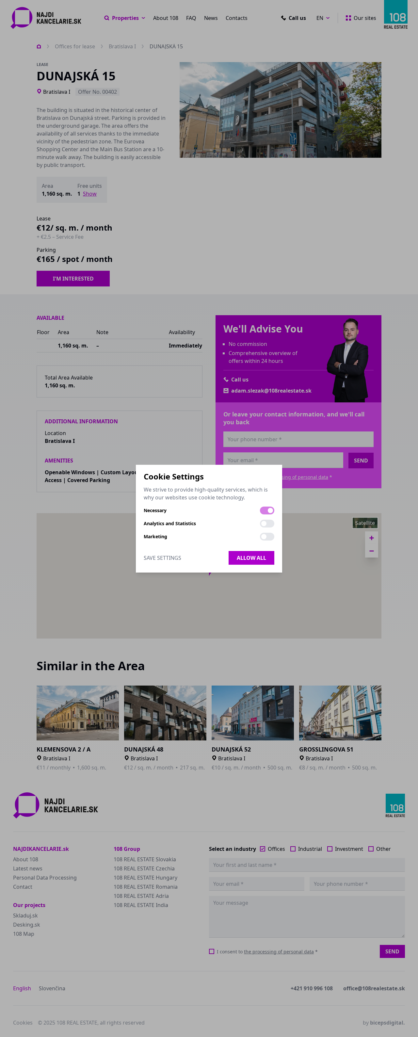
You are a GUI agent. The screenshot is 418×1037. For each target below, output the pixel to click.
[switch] (267, 510)
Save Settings (162, 557)
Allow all (251, 557)
